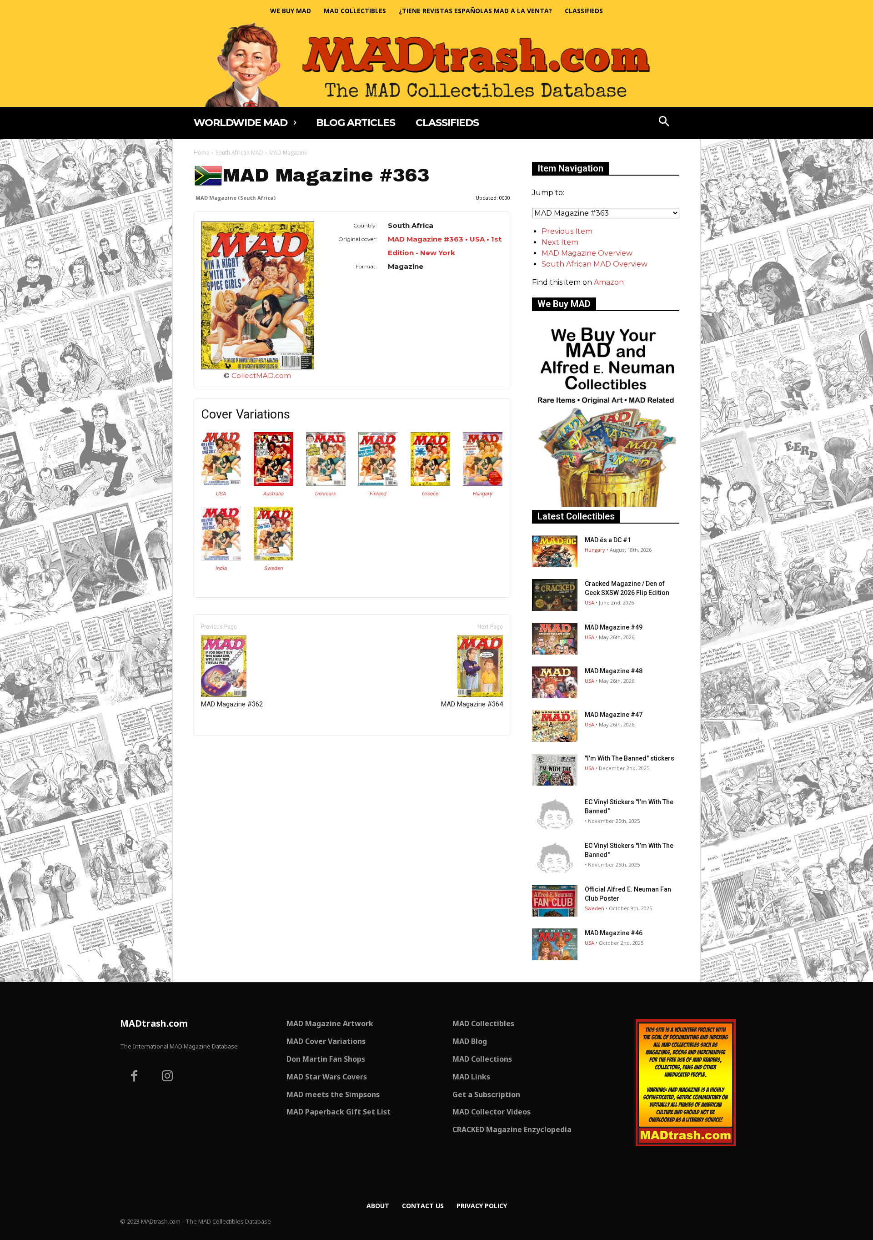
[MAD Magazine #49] (554, 639)
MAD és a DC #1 (608, 540)
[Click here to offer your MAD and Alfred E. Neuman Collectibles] (605, 504)
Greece (430, 493)
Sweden (273, 568)
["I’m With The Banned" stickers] (554, 770)
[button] (664, 122)
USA (221, 493)
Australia (273, 493)
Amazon (609, 282)
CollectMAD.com (261, 375)
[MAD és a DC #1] (554, 551)
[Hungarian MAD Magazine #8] (482, 483)
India (221, 568)
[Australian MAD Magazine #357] (273, 483)
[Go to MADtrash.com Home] (436, 64)
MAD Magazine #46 (613, 933)
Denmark (325, 493)
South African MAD (239, 152)
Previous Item (567, 231)
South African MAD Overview (594, 264)
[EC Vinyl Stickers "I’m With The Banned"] (554, 813)
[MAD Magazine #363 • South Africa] (257, 295)
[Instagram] (168, 1077)
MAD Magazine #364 (472, 704)
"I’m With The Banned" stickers (629, 758)
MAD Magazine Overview (587, 253)
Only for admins (225, 751)
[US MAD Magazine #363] (221, 483)
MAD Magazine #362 (232, 704)
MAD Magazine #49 (613, 627)
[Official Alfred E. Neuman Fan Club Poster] (554, 901)
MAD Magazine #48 (613, 671)
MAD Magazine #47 (613, 714)
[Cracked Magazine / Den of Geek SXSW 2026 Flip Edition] (554, 595)
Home (202, 152)
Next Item (560, 242)
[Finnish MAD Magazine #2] (378, 483)
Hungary (482, 493)
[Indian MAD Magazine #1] (221, 558)
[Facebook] (134, 1077)
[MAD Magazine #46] (554, 944)
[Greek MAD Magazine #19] (430, 483)
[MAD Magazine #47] (554, 726)
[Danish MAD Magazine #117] (326, 483)
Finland (378, 493)
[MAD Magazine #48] (554, 682)
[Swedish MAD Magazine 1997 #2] (273, 558)
